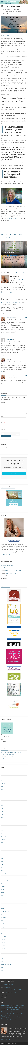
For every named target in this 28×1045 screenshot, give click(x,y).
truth (2, 961)
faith (7, 11)
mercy (2, 877)
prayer (2, 902)
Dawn (8, 359)
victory (11, 237)
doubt (2, 811)
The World (3, 948)
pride (6, 1018)
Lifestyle (2, 870)
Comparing (3, 798)
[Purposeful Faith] (14, 2)
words (2, 967)
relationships (3, 917)
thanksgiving (3, 945)
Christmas (3, 795)
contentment (4, 1007)
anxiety (9, 1005)
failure (4, 11)
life (15, 236)
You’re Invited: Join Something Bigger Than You (11, 752)
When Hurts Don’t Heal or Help (7, 756)
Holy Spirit (3, 861)
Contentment (3, 802)
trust (12, 1020)
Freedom (10, 11)
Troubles (2, 958)
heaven (2, 858)
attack (2, 777)
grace (2, 848)
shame (2, 930)
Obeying (2, 892)
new (19, 236)
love (3, 1016)
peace (2, 895)
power (23, 1015)
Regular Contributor (16, 11)
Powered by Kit (14, 476)
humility (6, 1013)
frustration (8, 1011)
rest (25, 1017)
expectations (3, 823)
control (2, 805)
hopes (2, 1013)
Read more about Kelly (6, 292)
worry (18, 1020)
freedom (3, 1011)
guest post (3, 852)
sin (1, 933)
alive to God (5, 234)
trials (2, 955)
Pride (2, 905)
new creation (5, 237)
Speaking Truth (4, 936)
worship (2, 973)
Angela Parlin (6, 35)
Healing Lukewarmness (6, 758)
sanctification (4, 923)
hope (2, 864)
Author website (15, 273)
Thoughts (3, 951)
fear (1, 833)
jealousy (11, 1013)
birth (2, 786)
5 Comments (5, 13)
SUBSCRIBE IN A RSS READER (7, 565)
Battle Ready (3, 783)
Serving (2, 926)
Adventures (3, 770)
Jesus (12, 236)
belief (10, 234)
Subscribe (14, 474)
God (2, 845)
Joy (19, 1014)
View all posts (23, 273)
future (13, 1011)
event (2, 820)
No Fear (2, 889)
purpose (2, 908)
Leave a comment (22, 299)
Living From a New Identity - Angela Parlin (11, 302)
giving (2, 842)
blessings (3, 789)
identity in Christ (5, 236)
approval (2, 773)
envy (2, 817)
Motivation (3, 886)
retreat (2, 920)
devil (2, 808)
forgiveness (3, 836)
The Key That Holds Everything (7, 754)
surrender (3, 942)
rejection (2, 914)
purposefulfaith (16, 9)
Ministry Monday (4, 880)
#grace (4, 1006)
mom (2, 883)
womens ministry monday (6, 964)
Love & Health (3, 873)
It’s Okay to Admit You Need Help (7, 759)
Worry (2, 970)
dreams (2, 814)
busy (2, 792)
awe (1, 780)
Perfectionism (4, 898)
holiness (22, 234)
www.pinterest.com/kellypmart (11, 573)
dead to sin (15, 234)
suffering (3, 939)
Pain (11, 1015)
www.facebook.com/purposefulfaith (13, 570)
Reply (4, 313)
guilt (1, 855)
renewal (21, 1017)
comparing (22, 1005)
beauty (13, 1005)
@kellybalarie (7, 567)
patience (14, 1015)
